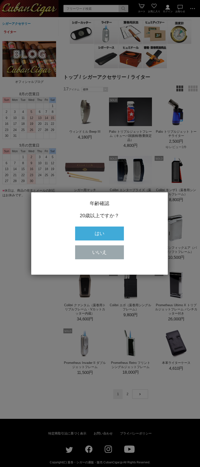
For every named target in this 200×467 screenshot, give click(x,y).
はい (99, 233)
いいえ (99, 252)
